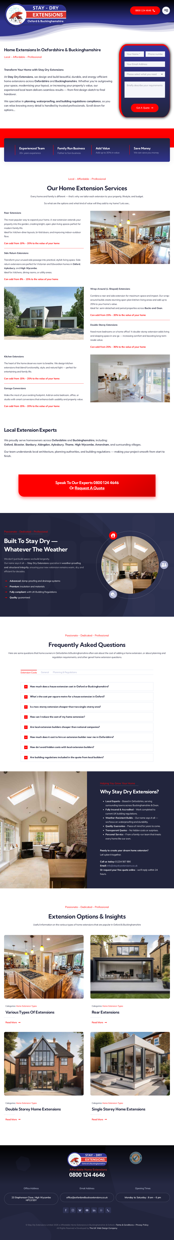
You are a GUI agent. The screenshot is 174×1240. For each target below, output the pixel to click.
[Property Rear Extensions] (130, 936)
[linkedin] (94, 1210)
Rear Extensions (105, 1012)
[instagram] (73, 1210)
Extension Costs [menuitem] (29, 672)
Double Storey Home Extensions (33, 1109)
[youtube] (87, 1210)
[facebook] (66, 1210)
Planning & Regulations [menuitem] (65, 672)
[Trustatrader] (136, 1153)
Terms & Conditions (124, 1225)
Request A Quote (90, 488)
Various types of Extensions (29, 1012)
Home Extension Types (26, 1006)
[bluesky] (80, 1210)
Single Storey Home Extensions (118, 1109)
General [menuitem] (45, 672)
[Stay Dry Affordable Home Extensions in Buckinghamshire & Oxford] (35, 3)
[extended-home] (44, 936)
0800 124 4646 (87, 1174)
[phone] (108, 1210)
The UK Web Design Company (103, 1228)
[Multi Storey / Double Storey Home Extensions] (44, 1033)
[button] (13, 1022)
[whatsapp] (101, 1210)
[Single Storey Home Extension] (130, 1033)
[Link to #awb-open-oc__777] (166, 10)
